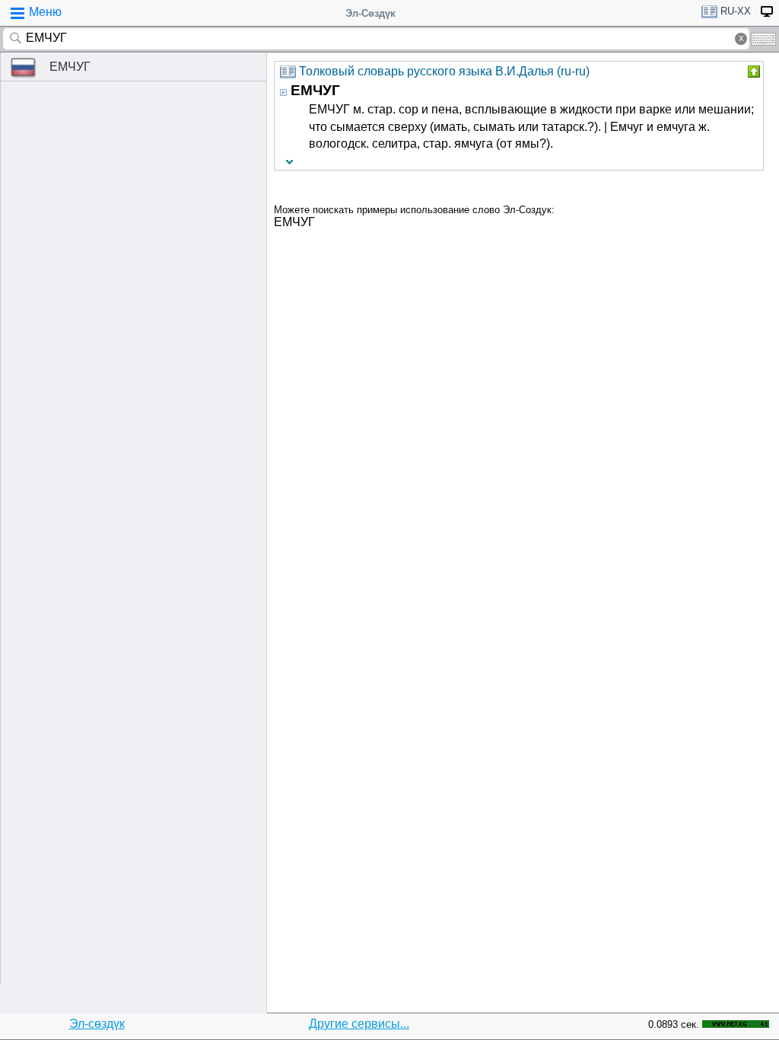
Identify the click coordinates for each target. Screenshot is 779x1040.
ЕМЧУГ (70, 66)
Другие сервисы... (359, 1023)
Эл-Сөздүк (370, 13)
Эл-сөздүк (97, 1023)
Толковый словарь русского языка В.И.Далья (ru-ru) (444, 71)
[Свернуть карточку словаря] (752, 71)
